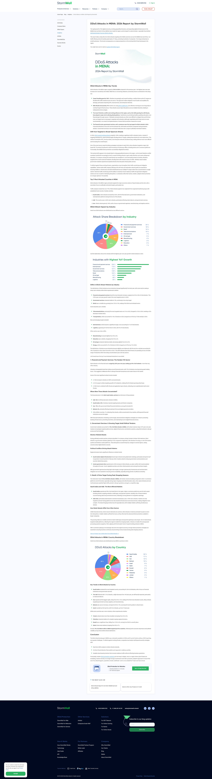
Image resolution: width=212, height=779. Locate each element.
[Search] (137, 9)
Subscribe (142, 729)
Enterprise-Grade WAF (84, 723)
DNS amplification (123, 105)
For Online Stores (106, 730)
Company (104, 9)
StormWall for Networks (64, 723)
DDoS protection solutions (107, 656)
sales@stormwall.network (132, 708)
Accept (16, 773)
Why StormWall (105, 745)
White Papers (60, 29)
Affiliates (80, 751)
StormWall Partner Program (86, 745)
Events (59, 46)
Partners (94, 9)
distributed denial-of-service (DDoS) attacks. (101, 33)
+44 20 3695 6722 (141, 3)
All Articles (60, 23)
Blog (102, 751)
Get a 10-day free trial (140, 668)
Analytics (59, 32)
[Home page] (64, 3)
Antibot (80, 720)
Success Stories (61, 42)
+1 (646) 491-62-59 (117, 708)
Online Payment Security (149, 776)
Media (103, 754)
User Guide (60, 751)
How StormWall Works (63, 745)
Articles (59, 36)
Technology (60, 748)
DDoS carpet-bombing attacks (102, 135)
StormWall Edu (61, 39)
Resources (85, 9)
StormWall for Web (62, 720)
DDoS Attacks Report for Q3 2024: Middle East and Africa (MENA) (104, 687)
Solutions (75, 9)
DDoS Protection (63, 717)
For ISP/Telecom (106, 720)
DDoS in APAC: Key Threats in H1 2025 (132, 687)
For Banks (104, 726)
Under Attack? (148, 9)
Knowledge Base (62, 757)
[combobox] (127, 9)
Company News (61, 26)
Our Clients (104, 748)
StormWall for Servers (63, 726)
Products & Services (63, 9)
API (58, 754)
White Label (81, 748)
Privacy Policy (139, 776)
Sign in (153, 3)
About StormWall (106, 757)
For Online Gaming (106, 723)
